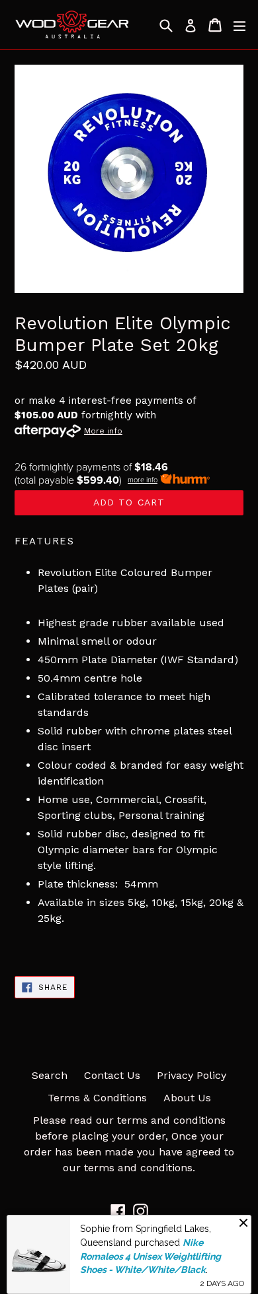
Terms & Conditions (97, 1097)
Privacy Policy (191, 1075)
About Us (187, 1097)
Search (49, 1075)
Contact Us (112, 1075)
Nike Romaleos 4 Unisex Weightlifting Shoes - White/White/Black (150, 1256)
